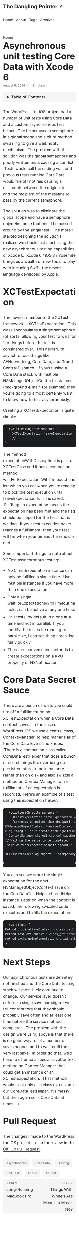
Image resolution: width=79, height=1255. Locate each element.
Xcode (32, 1173)
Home (8, 37)
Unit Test (12, 1173)
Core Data (42, 1163)
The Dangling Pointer (30, 6)
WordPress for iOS (28, 111)
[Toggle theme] (62, 6)
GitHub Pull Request (21, 1149)
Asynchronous (16, 1163)
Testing (64, 1163)
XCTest (51, 1173)
